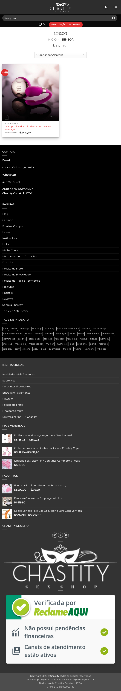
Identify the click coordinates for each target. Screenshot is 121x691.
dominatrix (108, 333)
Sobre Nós (8, 380)
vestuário (90, 349)
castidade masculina (68, 328)
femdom (59, 339)
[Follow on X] (44, 24)
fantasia (48, 339)
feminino (72, 339)
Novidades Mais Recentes (18, 374)
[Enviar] (114, 18)
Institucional (10, 238)
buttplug (37, 328)
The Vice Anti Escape (15, 311)
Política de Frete (12, 268)
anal (5, 328)
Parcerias (8, 262)
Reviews (7, 298)
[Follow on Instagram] (40, 24)
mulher (50, 344)
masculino (20, 344)
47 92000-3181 (11, 182)
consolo (49, 333)
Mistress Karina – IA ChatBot (19, 256)
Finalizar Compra (12, 226)
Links (5, 244)
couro (72, 333)
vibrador (102, 349)
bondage (24, 328)
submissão (54, 349)
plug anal (82, 344)
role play (7, 349)
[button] (4, 7)
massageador (36, 344)
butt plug (49, 328)
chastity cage (99, 328)
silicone (26, 349)
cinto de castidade (12, 333)
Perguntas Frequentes (16, 386)
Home (6, 232)
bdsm (14, 328)
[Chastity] (60, 7)
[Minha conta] (105, 7)
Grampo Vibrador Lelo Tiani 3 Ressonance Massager (28, 128)
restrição (103, 344)
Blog (5, 213)
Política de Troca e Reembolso (21, 280)
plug (71, 344)
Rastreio (7, 292)
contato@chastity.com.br (18, 167)
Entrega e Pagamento (16, 392)
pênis (93, 344)
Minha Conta (10, 250)
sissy (35, 349)
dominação (9, 339)
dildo (81, 333)
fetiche (83, 339)
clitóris (28, 333)
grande (93, 339)
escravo (22, 339)
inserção (7, 344)
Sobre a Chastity (12, 304)
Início (52, 39)
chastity (86, 328)
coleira (38, 333)
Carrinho (7, 220)
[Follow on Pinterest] (66, 535)
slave (43, 349)
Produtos (8, 286)
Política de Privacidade (16, 274)
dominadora (93, 333)
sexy (17, 349)
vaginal (78, 349)
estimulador (35, 339)
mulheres (61, 344)
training (67, 349)
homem (104, 339)
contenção (61, 333)
